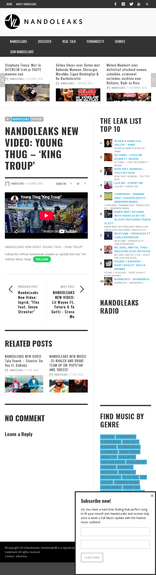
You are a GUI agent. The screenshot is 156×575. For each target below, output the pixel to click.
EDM (143, 477)
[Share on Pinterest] (85, 183)
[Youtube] (139, 4)
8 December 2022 (136, 87)
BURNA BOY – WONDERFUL (132, 279)
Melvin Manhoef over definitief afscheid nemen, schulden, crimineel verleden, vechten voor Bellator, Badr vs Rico (76, 73)
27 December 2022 (86, 87)
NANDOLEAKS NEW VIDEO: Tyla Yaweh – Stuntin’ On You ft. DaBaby (24, 361)
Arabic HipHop (129, 452)
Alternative (109, 452)
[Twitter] (131, 4)
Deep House (109, 472)
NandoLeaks (16, 83)
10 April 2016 (35, 183)
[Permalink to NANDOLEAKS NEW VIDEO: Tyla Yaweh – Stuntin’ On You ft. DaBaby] (24, 384)
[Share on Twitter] (78, 183)
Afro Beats (130, 441)
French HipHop (111, 487)
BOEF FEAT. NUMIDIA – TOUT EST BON (129, 171)
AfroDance (108, 447)
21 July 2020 (32, 370)
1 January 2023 (33, 83)
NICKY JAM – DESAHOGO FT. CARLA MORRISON (132, 235)
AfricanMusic (126, 436)
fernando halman (127, 482)
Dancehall (125, 467)
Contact (9, 556)
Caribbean (108, 467)
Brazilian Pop (136, 462)
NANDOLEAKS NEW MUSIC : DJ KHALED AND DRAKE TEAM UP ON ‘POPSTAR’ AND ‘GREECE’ (67, 363)
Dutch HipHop (110, 477)
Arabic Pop (108, 457)
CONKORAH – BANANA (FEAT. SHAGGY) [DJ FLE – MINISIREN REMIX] (130, 197)
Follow (42, 259)
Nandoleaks (21, 119)
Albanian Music (129, 447)
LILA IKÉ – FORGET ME (128, 183)
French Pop (131, 487)
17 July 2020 (76, 374)
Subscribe (92, 557)
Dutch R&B (130, 477)
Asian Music (127, 457)
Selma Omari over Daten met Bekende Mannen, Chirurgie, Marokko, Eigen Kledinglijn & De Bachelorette (27, 71)
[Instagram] (123, 4)
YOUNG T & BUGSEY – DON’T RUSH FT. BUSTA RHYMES (129, 265)
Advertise (21, 556)
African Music (111, 441)
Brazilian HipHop (113, 462)
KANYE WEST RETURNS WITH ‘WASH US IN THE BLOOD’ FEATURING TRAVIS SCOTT (127, 217)
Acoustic (107, 436)
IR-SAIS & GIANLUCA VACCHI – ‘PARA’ (127, 143)
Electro (106, 482)
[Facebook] (115, 4)
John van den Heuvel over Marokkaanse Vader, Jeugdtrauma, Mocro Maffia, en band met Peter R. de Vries (128, 73)
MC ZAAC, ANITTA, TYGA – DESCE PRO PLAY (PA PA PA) (132, 249)
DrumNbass (127, 472)
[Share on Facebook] (71, 183)
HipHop (37, 119)
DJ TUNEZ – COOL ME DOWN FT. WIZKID (128, 157)
